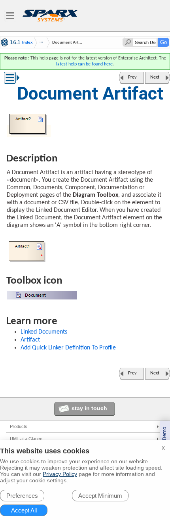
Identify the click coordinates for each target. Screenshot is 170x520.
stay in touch (89, 408)
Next (154, 77)
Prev (132, 77)
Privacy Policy (60, 474)
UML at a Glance (26, 438)
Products (18, 426)
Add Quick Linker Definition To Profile (68, 348)
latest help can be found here (84, 64)
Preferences (22, 495)
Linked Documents (44, 332)
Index (27, 42)
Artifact (30, 340)
